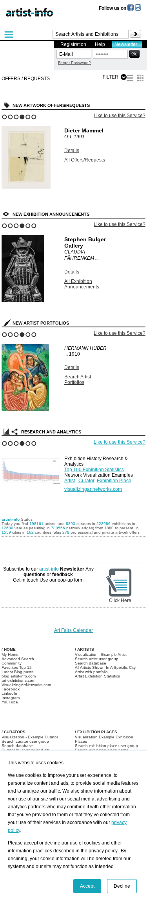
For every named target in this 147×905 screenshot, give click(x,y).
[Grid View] (140, 79)
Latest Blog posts (17, 672)
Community (12, 663)
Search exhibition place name (102, 750)
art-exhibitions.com (18, 680)
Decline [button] (122, 886)
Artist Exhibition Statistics (97, 676)
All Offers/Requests (84, 160)
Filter (110, 77)
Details (71, 150)
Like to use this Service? (119, 115)
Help (100, 44)
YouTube (10, 702)
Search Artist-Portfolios (78, 379)
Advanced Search (18, 659)
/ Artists (84, 649)
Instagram (11, 698)
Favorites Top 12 (17, 667)
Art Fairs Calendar (73, 630)
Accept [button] (87, 886)
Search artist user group (96, 659)
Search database (90, 663)
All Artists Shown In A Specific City (105, 667)
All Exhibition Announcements (81, 284)
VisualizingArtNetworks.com (26, 685)
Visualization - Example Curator (30, 737)
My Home (10, 654)
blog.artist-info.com (19, 676)
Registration (73, 44)
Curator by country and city (26, 750)
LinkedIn (9, 693)
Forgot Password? (74, 63)
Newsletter (125, 44)
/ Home (9, 649)
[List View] (130, 79)
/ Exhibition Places (96, 732)
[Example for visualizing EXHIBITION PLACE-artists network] (31, 468)
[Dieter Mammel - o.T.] (26, 187)
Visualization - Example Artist (101, 654)
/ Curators (13, 732)
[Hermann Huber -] (25, 409)
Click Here (120, 600)
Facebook (11, 689)
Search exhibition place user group (106, 745)
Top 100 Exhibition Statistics (94, 469)
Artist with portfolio (91, 672)
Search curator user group (25, 741)
